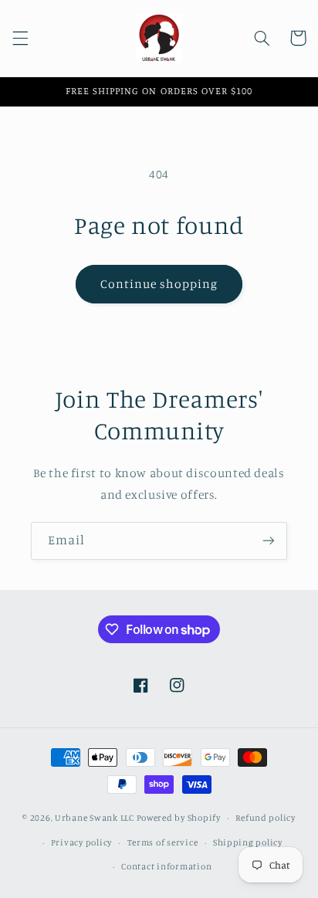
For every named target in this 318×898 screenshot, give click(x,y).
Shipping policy (247, 842)
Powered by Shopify (179, 817)
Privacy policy (81, 842)
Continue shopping (159, 283)
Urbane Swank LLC (94, 817)
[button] (20, 38)
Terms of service (162, 842)
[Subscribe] (268, 541)
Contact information (166, 866)
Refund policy (265, 817)
